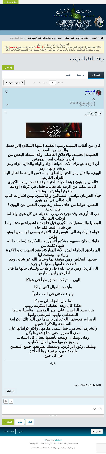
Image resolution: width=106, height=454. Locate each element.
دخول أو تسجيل (12, 2)
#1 (5, 112)
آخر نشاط (81, 75)
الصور (68, 75)
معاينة (20, 422)
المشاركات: (89, 105)
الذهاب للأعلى (8, 431)
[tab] (96, 75)
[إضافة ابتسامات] (5, 401)
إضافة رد (8, 422)
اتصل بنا (20, 431)
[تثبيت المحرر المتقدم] (11, 401)
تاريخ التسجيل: (88, 103)
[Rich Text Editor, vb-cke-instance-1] (53, 409)
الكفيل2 (98, 431)
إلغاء (30, 422)
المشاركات (96, 75)
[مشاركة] (7, 105)
